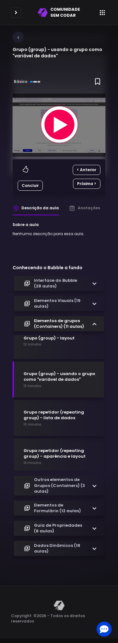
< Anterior (86, 169)
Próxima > (86, 183)
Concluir (30, 185)
